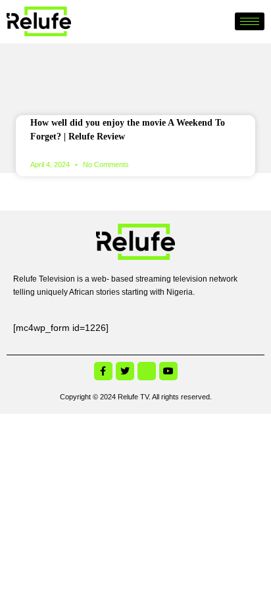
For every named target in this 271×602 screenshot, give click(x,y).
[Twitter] (125, 371)
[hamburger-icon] (249, 21)
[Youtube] (168, 371)
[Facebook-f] (103, 371)
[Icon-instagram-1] (146, 371)
